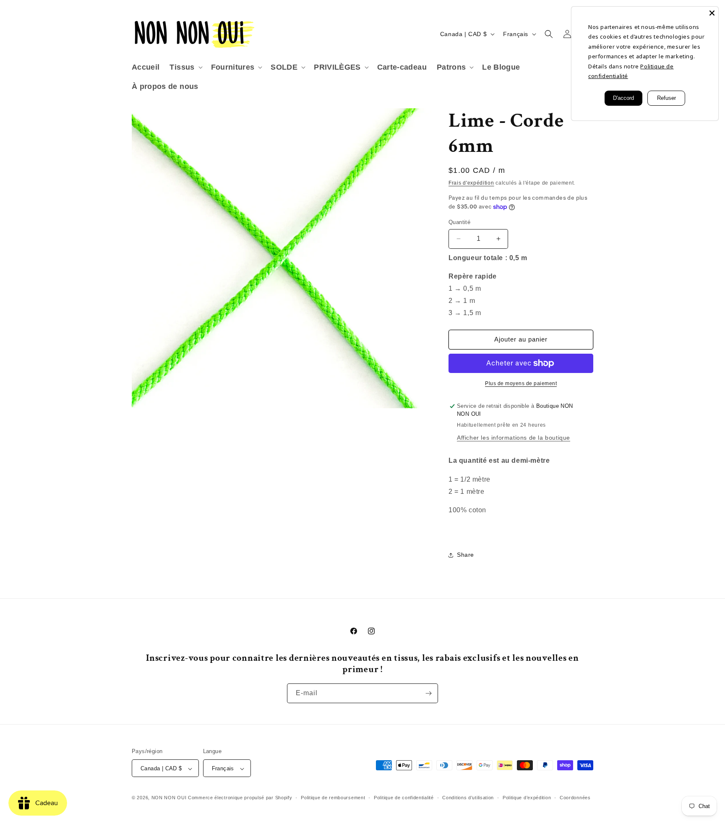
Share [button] (465, 554)
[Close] (712, 13)
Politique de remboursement (333, 797)
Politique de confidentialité (404, 797)
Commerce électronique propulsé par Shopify (240, 798)
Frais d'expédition (471, 183)
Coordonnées (575, 797)
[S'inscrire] (428, 693)
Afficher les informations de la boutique (513, 437)
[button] (185, 67)
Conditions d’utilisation (468, 797)
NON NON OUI (169, 798)
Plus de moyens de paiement (521, 383)
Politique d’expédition (527, 797)
